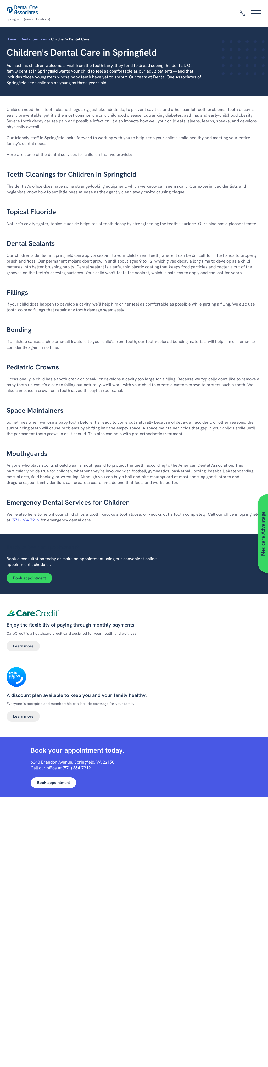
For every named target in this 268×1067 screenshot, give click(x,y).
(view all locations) (37, 19)
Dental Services (33, 39)
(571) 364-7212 (26, 520)
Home (11, 39)
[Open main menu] (256, 13)
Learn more (23, 646)
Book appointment (29, 578)
